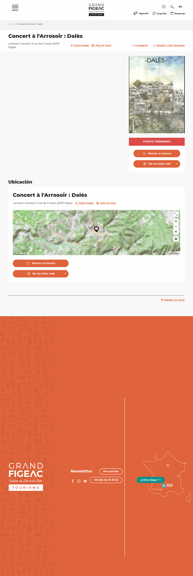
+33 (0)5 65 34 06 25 (106, 479)
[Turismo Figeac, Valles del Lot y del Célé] (96, 12)
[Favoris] (164, 7)
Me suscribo (111, 471)
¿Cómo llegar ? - (151, 479)
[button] (172, 7)
